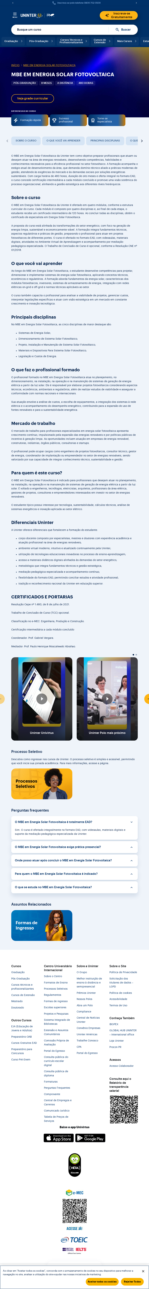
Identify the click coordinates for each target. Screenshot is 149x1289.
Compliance (84, 1011)
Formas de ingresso (56, 1001)
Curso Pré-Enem (20, 1059)
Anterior (7, 141)
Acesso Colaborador (121, 1066)
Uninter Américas (87, 1034)
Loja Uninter (116, 1041)
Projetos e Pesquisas (56, 1014)
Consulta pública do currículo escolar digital (56, 1061)
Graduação (11, 41)
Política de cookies (120, 993)
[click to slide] (133, 654)
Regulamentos (52, 995)
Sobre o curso (26, 140)
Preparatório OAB (21, 1037)
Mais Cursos (124, 41)
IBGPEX (113, 1024)
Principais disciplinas (105, 140)
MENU (15, 17)
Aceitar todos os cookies (102, 1281)
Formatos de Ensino (56, 982)
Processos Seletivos (26, 784)
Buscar (126, 29)
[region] (74, 1277)
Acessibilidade (118, 999)
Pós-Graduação (38, 41)
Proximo (141, 141)
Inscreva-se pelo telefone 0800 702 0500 (79, 3)
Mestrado (17, 1001)
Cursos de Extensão (100, 41)
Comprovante (52, 1094)
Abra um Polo (85, 1005)
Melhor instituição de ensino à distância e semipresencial (89, 982)
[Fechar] (143, 1271)
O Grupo (82, 972)
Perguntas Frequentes (57, 1088)
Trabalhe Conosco (87, 1040)
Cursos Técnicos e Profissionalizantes (71, 41)
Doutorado (17, 1007)
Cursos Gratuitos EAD (24, 1043)
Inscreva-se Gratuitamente (121, 15)
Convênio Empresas (88, 1028)
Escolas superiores (55, 1007)
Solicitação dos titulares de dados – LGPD (121, 982)
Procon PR (115, 1047)
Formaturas (51, 1082)
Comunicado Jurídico (56, 1111)
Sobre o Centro (53, 976)
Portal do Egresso (54, 1051)
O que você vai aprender (63, 140)
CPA (79, 1047)
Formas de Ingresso (26, 925)
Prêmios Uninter (86, 993)
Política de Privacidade (123, 972)
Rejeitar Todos (132, 1281)
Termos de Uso (118, 1005)
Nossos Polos (84, 999)
